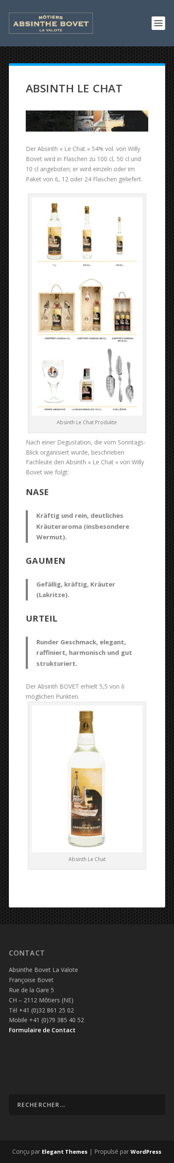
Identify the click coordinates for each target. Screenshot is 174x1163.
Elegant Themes (64, 1151)
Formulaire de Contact (42, 1030)
